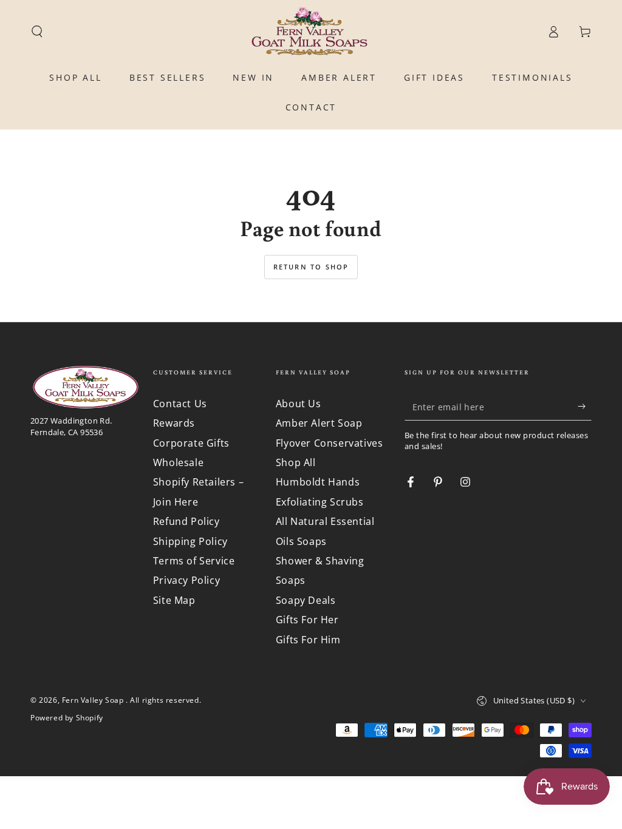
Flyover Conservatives (329, 443)
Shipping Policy (190, 541)
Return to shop (311, 266)
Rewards (174, 423)
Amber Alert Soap (319, 423)
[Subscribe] (585, 406)
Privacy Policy (186, 580)
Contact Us (180, 403)
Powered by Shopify (66, 718)
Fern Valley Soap (94, 700)
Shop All (296, 462)
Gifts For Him (308, 639)
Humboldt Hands (318, 482)
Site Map (174, 600)
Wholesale (178, 462)
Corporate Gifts (191, 443)
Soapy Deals (306, 600)
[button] (37, 31)
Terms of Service (194, 560)
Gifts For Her (307, 619)
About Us (298, 403)
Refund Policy (186, 521)
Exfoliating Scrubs (320, 502)
